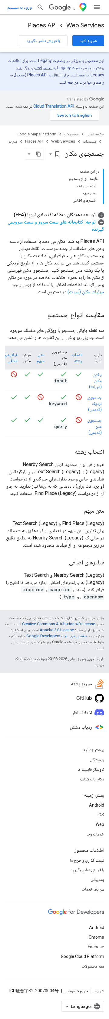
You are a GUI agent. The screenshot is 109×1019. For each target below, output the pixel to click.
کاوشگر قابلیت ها (91, 769)
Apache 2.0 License (57, 630)
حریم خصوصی (76, 990)
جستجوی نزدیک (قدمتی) (94, 403)
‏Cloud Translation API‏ (53, 106)
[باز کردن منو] (97, 7)
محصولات (71, 134)
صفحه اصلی (95, 134)
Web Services (85, 25)
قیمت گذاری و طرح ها (87, 860)
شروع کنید (88, 40)
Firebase (96, 946)
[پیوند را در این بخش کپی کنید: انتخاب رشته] (69, 452)
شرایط (99, 990)
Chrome (96, 937)
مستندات (89, 141)
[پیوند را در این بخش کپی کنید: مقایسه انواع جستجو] (41, 315)
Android (96, 805)
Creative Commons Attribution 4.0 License (58, 624)
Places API (42, 25)
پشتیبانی (97, 879)
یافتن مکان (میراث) (95, 380)
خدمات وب (95, 834)
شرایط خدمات (93, 889)
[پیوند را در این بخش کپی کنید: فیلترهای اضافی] (63, 563)
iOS (100, 814)
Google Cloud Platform (82, 956)
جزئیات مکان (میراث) (86, 292)
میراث (12, 141)
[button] (58, 215)
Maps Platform (74, 7)
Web (100, 824)
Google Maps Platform (36, 134)
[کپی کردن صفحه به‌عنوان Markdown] (38, 154)
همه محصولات (93, 966)
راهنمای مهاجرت (91, 82)
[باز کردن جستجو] (40, 7)
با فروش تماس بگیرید (43, 40)
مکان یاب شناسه (92, 779)
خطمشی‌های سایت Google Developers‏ (57, 636)
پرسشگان (97, 759)
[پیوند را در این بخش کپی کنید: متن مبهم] (78, 511)
